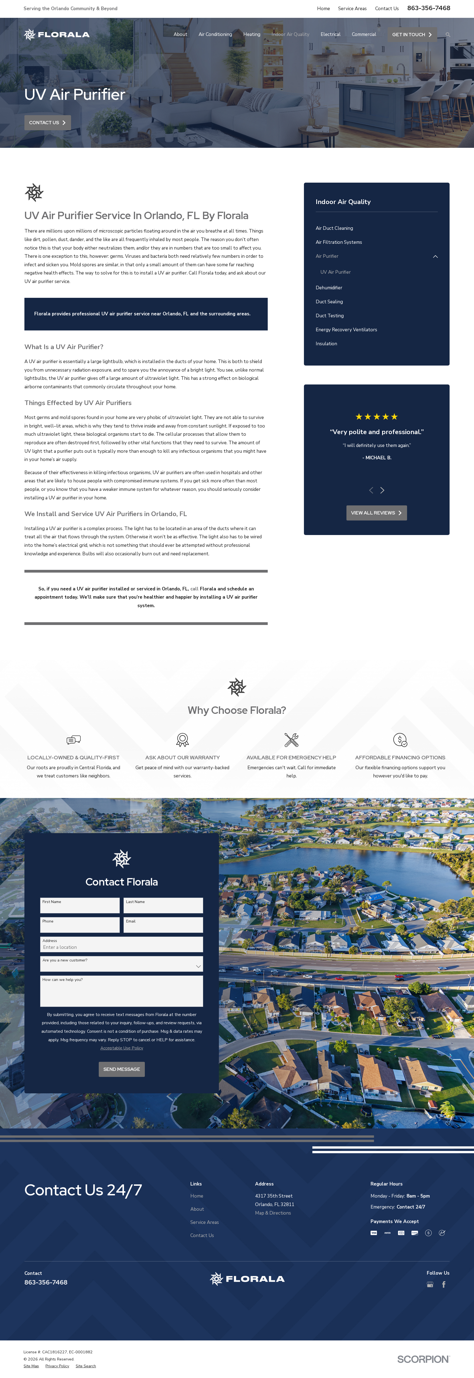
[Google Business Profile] (430, 1284)
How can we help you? (63, 980)
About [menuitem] (180, 34)
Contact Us (387, 8)
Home (323, 8)
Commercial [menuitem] (364, 34)
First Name (52, 902)
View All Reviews (373, 513)
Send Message (121, 1069)
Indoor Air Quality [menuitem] (290, 34)
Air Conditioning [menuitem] (215, 34)
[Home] (56, 35)
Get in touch (408, 35)
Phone (48, 921)
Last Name (135, 902)
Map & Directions (273, 1213)
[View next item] (382, 490)
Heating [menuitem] (251, 34)
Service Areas (352, 8)
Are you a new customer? (65, 960)
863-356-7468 (428, 8)
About (197, 1209)
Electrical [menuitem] (331, 34)
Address (50, 941)
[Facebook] (444, 1284)
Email (131, 921)
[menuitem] (377, 228)
